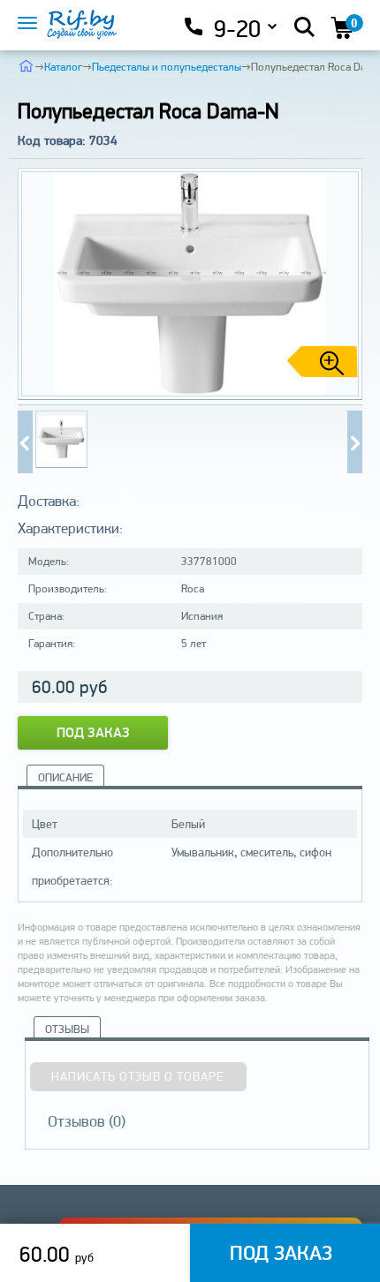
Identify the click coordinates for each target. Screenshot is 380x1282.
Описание (65, 777)
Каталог (63, 66)
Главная (26, 65)
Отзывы (67, 1029)
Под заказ (93, 732)
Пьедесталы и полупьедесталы (166, 66)
